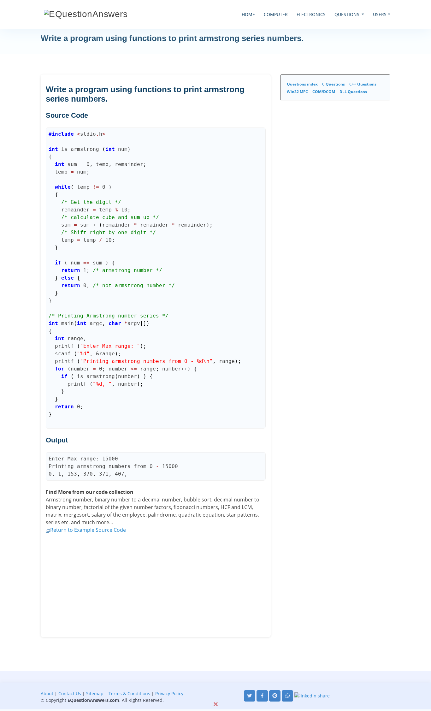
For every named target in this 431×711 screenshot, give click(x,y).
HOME (248, 14)
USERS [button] (380, 14)
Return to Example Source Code (88, 529)
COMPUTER (276, 14)
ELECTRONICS (311, 14)
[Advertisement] (215, 685)
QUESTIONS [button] (347, 14)
